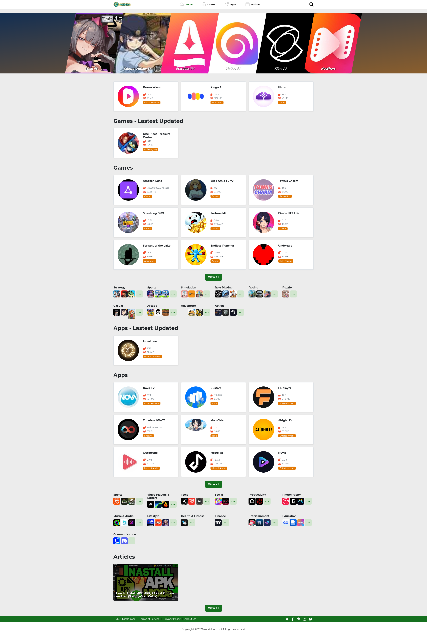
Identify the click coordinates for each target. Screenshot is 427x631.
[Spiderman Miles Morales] (218, 311)
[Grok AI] (252, 500)
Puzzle (287, 287)
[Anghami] (116, 522)
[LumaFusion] (158, 504)
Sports (151, 287)
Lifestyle (153, 516)
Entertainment (259, 516)
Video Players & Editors (158, 496)
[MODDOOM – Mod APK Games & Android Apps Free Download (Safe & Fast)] (122, 4)
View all (213, 277)
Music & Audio (123, 516)
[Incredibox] (158, 311)
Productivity (257, 494)
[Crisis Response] (184, 311)
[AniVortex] (150, 504)
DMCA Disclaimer (124, 618)
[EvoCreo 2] (225, 293)
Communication (124, 534)
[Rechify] (191, 500)
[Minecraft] (165, 311)
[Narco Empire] (124, 293)
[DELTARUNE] (218, 293)
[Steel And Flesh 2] (116, 293)
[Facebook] (292, 619)
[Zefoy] (225, 500)
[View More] (139, 293)
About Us (190, 618)
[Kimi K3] (184, 500)
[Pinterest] (298, 619)
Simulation (188, 287)
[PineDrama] (252, 522)
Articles (124, 557)
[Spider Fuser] (199, 311)
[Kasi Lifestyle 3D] (259, 293)
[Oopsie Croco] (131, 293)
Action (219, 305)
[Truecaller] (116, 540)
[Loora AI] (285, 522)
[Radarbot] (150, 522)
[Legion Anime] (259, 522)
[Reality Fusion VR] (116, 311)
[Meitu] (285, 500)
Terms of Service (149, 618)
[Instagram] (304, 619)
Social (219, 494)
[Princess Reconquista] (233, 293)
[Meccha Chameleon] (285, 293)
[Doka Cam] (300, 500)
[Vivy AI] (165, 522)
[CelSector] (124, 311)
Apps (120, 375)
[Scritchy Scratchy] (150, 311)
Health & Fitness (192, 516)
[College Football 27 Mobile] (150, 293)
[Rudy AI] (131, 313)
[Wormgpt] (259, 500)
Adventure (188, 305)
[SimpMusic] (124, 522)
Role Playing (224, 287)
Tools (184, 494)
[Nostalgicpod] (131, 522)
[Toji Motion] (233, 311)
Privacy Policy (171, 618)
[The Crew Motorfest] (252, 293)
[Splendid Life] (184, 293)
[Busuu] (293, 522)
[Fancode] (116, 500)
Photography (291, 494)
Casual (118, 305)
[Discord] (124, 540)
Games (123, 167)
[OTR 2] (267, 293)
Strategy (119, 287)
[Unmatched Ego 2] (158, 293)
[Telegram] (286, 619)
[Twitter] (310, 619)
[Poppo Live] (218, 500)
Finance (220, 516)
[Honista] (300, 522)
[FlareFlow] (165, 504)
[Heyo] (158, 522)
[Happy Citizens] (199, 293)
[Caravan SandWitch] (191, 311)
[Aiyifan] (267, 522)
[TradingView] (218, 522)
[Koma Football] (124, 500)
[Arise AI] (184, 522)
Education (289, 516)
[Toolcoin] (225, 311)
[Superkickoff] (131, 500)
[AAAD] (199, 500)
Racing (253, 287)
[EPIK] (293, 500)
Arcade (152, 305)
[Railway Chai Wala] (191, 293)
